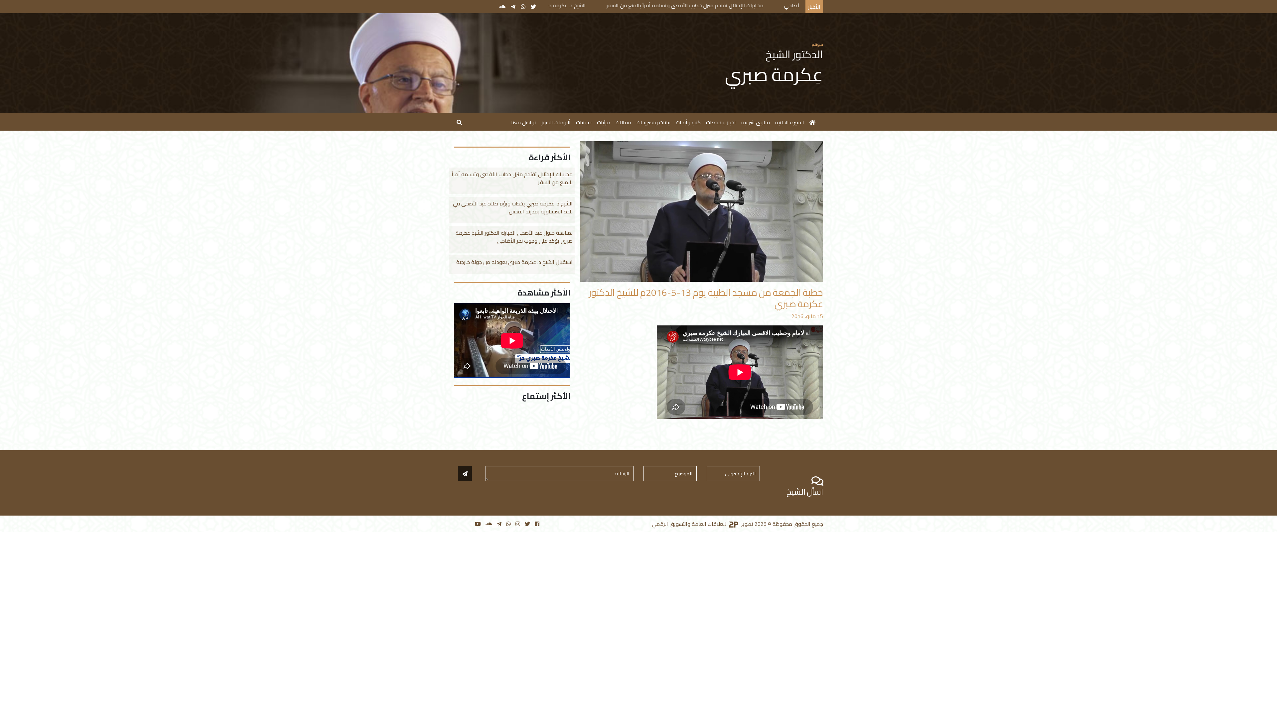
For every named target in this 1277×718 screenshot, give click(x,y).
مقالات (623, 122)
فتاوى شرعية (755, 122)
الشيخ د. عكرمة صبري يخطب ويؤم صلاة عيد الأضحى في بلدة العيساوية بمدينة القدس (569, 5)
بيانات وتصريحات (653, 122)
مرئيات (603, 122)
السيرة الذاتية (789, 122)
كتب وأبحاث (688, 122)
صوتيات (584, 122)
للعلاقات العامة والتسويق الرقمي (690, 524)
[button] (459, 122)
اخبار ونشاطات (721, 122)
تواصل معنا (523, 122)
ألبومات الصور (556, 122)
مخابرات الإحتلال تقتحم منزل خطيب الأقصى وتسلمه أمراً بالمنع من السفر (761, 5)
